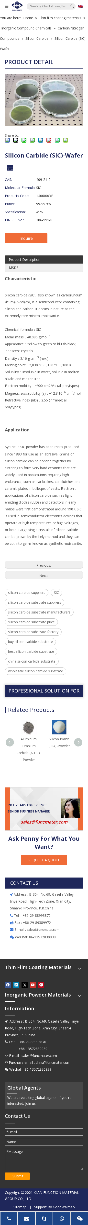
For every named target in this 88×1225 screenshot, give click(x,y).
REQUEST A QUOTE (44, 860)
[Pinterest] (41, 985)
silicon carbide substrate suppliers (34, 602)
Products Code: (17, 195)
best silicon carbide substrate (31, 651)
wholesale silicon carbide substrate (35, 671)
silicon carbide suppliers (26, 592)
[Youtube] (33, 985)
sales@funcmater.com (44, 822)
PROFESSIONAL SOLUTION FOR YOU (44, 692)
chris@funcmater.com (53, 1062)
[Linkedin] (16, 985)
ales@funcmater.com (43, 930)
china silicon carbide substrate (31, 661)
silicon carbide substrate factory (33, 631)
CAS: (8, 179)
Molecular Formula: (20, 187)
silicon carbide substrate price (31, 622)
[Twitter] (25, 985)
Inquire (26, 238)
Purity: (10, 203)
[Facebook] (8, 985)
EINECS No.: (14, 220)
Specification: (15, 212)
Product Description (24, 259)
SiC (56, 592)
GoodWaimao (64, 1207)
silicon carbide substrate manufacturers (39, 612)
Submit (17, 1176)
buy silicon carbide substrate (30, 641)
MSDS (14, 267)
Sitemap (19, 1207)
